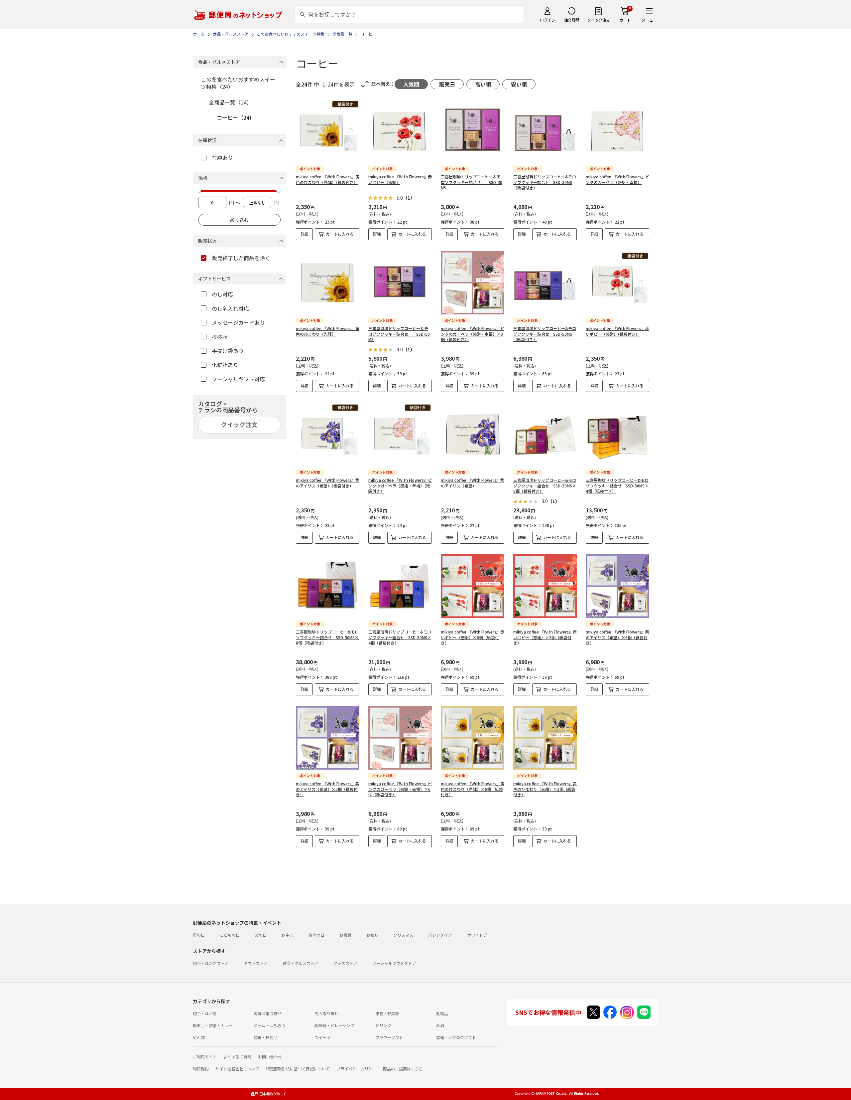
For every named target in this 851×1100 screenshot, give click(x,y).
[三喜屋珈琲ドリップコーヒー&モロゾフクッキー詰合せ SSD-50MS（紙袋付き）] (545, 282)
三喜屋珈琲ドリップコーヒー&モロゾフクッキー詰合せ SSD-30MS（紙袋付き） (544, 182)
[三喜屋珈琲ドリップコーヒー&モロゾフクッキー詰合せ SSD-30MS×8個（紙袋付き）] (545, 434)
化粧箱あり (225, 365)
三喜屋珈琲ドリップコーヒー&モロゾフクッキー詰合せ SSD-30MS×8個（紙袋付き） (544, 485)
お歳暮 (345, 935)
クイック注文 (598, 20)
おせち (372, 935)
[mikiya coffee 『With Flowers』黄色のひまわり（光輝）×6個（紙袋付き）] (472, 738)
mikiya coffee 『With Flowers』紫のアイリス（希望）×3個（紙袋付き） (327, 789)
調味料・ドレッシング (334, 1025)
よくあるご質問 (237, 1056)
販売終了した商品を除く (241, 258)
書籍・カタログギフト (456, 1037)
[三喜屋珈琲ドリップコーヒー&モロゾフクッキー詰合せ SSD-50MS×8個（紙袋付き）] (327, 586)
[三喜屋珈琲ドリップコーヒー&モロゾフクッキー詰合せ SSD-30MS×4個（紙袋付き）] (617, 434)
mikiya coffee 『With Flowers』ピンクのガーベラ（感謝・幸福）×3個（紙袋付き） (472, 333)
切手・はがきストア (211, 963)
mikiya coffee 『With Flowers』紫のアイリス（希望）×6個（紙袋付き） (617, 637)
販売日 (447, 84)
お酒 (440, 1025)
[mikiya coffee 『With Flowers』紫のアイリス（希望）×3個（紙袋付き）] (327, 738)
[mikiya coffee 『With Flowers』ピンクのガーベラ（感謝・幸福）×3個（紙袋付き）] (472, 282)
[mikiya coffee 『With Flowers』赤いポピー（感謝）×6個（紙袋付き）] (472, 586)
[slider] (199, 190)
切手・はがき (205, 1013)
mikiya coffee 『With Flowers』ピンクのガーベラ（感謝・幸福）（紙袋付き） (400, 485)
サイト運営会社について (237, 1068)
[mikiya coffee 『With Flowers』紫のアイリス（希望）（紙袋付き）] (327, 434)
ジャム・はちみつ (269, 1025)
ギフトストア (256, 963)
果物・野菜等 (387, 1013)
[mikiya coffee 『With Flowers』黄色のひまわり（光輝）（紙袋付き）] (327, 131)
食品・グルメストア (300, 963)
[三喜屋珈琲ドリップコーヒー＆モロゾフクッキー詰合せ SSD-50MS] (400, 282)
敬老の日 (316, 935)
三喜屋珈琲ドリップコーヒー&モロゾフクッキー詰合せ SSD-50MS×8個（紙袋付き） (327, 637)
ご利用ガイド (205, 1056)
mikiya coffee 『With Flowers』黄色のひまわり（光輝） (327, 331)
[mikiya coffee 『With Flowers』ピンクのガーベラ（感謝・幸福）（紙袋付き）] (400, 434)
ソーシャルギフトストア (394, 963)
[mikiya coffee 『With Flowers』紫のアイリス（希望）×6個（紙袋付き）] (617, 586)
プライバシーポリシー (356, 1068)
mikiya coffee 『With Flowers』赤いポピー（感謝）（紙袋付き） (617, 331)
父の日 (261, 935)
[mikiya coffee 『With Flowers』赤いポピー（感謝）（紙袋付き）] (617, 282)
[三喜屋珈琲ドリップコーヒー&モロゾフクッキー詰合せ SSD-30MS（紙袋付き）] (545, 131)
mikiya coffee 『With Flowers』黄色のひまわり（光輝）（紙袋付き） (327, 179)
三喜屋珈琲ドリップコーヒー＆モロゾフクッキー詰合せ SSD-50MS (399, 333)
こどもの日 (230, 935)
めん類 (199, 1037)
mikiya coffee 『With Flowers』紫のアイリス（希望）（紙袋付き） (327, 482)
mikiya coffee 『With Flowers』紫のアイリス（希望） (472, 482)
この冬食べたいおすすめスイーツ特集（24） (238, 83)
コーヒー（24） (236, 117)
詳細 (304, 234)
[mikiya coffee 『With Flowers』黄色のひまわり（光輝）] (327, 282)
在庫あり (222, 157)
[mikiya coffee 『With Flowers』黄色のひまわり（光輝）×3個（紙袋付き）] (545, 738)
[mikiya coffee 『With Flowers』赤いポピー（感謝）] (400, 131)
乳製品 (442, 1013)
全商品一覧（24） (230, 102)
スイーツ (322, 1037)
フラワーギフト (389, 1037)
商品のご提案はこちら (403, 1068)
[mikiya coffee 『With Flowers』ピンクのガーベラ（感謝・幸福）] (617, 131)
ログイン (547, 20)
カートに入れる (340, 234)
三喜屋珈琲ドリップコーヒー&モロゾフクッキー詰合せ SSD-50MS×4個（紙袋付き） (399, 637)
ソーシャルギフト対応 (238, 379)
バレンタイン (440, 935)
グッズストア (345, 963)
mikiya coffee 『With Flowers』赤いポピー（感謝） (400, 179)
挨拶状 (220, 337)
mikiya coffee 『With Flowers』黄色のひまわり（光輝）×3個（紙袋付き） (545, 789)
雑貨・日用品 (266, 1037)
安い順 (519, 84)
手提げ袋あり (228, 351)
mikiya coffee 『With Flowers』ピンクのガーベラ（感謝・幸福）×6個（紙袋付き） (400, 789)
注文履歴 (571, 20)
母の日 (199, 935)
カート (625, 20)
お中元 (288, 935)
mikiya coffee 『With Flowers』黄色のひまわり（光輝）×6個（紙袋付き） (472, 789)
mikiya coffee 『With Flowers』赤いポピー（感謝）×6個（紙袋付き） (472, 637)
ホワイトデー (479, 935)
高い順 (483, 84)
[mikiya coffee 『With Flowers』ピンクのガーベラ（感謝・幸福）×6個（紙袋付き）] (400, 738)
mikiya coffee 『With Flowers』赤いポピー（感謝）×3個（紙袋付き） (545, 637)
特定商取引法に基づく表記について (298, 1068)
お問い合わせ (270, 1056)
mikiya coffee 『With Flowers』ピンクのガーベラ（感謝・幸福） (617, 179)
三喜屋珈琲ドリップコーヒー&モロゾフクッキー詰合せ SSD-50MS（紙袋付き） (544, 333)
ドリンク (383, 1025)
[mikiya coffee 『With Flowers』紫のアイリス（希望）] (472, 434)
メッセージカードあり (238, 322)
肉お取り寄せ (326, 1013)
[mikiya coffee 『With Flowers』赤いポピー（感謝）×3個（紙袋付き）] (545, 586)
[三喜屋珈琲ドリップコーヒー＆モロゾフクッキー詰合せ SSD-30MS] (472, 131)
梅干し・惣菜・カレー (213, 1025)
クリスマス (403, 935)
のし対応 (222, 294)
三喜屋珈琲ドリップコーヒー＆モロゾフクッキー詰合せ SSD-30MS (471, 182)
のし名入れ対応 (230, 308)
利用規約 (201, 1068)
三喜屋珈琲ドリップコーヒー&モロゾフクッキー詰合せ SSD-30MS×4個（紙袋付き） (617, 485)
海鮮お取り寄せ (268, 1013)
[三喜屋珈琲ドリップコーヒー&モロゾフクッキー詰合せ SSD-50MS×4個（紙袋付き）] (400, 586)
